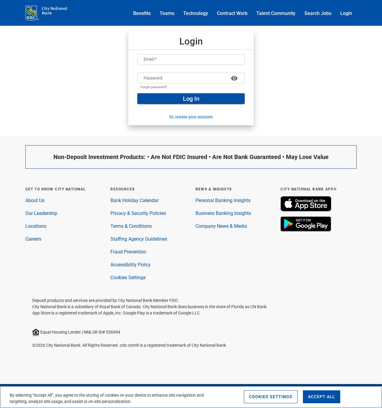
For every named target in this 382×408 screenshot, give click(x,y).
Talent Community (275, 13)
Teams (167, 13)
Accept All (321, 396)
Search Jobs (317, 13)
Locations (35, 226)
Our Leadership (41, 213)
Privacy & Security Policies (138, 213)
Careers (33, 239)
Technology (195, 13)
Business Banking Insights (223, 213)
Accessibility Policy (130, 265)
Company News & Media (221, 226)
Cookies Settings (128, 277)
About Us (34, 200)
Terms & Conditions (131, 226)
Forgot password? (154, 87)
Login (346, 13)
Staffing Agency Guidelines (138, 239)
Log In (191, 98)
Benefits (142, 13)
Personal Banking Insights (222, 200)
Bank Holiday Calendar (134, 200)
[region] (191, 397)
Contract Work (232, 13)
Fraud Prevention (128, 252)
